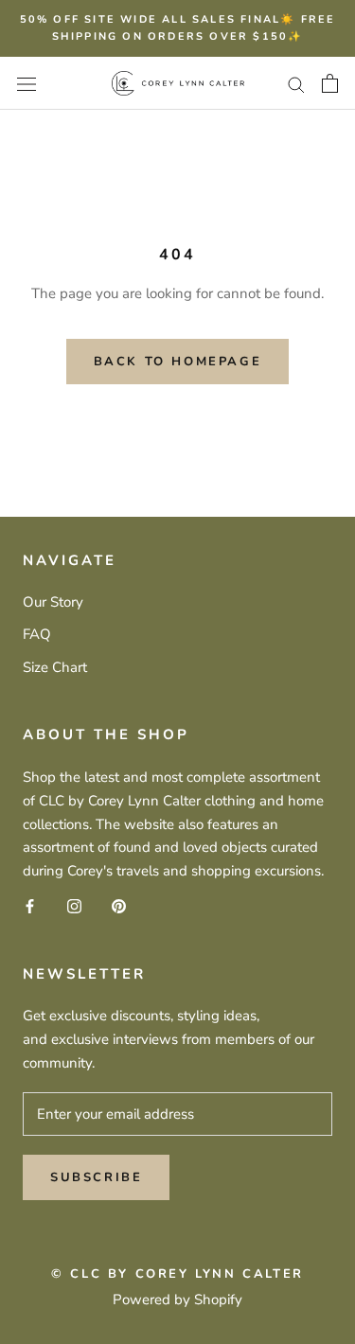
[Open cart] (330, 83)
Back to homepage (178, 361)
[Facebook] (30, 905)
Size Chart (55, 667)
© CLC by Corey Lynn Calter (177, 1273)
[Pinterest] (119, 905)
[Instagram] (74, 905)
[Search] (296, 84)
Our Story (53, 601)
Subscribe (96, 1177)
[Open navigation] (26, 83)
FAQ (37, 634)
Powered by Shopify (177, 1299)
